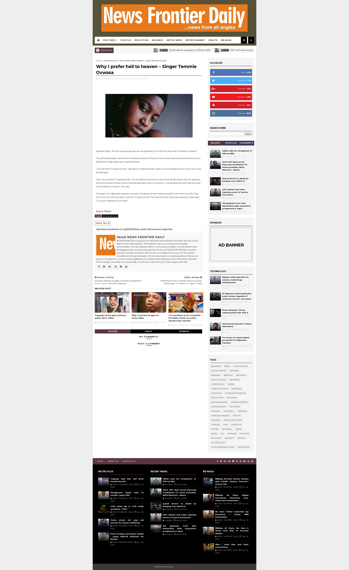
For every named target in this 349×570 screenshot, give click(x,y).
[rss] (240, 461)
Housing (216, 420)
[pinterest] (229, 461)
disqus (148, 331)
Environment (218, 407)
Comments (247, 143)
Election (232, 398)
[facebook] (217, 461)
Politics (126, 40)
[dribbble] (236, 461)
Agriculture (241, 366)
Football (229, 411)
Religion (216, 438)
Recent (215, 143)
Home (99, 60)
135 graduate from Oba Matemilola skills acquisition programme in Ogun (236, 206)
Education (142, 40)
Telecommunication (222, 447)
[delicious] (252, 461)
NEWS (214, 434)
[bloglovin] (233, 461)
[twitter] (221, 461)
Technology (218, 443)
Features (109, 40)
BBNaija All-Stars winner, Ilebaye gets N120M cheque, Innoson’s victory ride (232, 481)
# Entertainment (110, 216)
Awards (234, 371)
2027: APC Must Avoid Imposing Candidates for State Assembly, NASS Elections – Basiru (179, 492)
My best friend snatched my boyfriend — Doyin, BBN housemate (232, 514)
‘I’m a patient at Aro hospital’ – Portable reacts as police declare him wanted (185, 318)
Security (229, 438)
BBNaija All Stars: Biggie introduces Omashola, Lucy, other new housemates (232, 498)
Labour (215, 425)
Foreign (242, 411)
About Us (113, 461)
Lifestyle (236, 425)
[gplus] (225, 461)
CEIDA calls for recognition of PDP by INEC (172, 50)
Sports (242, 438)
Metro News (174, 40)
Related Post (103, 288)
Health (213, 40)
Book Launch (218, 380)
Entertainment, (140, 78)
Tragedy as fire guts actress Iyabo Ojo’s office (110, 316)
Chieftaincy (218, 384)
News (147, 50)
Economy (216, 393)
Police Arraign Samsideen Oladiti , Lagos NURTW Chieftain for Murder (127, 536)
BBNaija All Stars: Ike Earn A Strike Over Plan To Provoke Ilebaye (232, 530)
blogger (112, 331)
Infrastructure (233, 420)
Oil (222, 434)
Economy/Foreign (235, 393)
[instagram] (248, 461)
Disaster (237, 389)
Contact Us (129, 461)
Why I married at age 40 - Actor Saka (146, 316)
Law (225, 425)
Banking (216, 375)
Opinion (232, 434)
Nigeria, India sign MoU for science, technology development (235, 280)
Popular (231, 143)
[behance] (244, 461)
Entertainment (195, 40)
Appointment (218, 371)
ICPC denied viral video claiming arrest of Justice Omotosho (235, 192)
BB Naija (226, 40)
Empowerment (219, 402)
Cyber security (219, 389)
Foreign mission (220, 416)
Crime (231, 384)
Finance (215, 411)
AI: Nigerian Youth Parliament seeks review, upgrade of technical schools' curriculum (236, 296)
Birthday (241, 375)
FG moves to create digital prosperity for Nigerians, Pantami (235, 340)
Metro (215, 429)
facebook (184, 331)
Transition (243, 447)
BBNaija (228, 375)
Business (157, 40)
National (227, 429)
